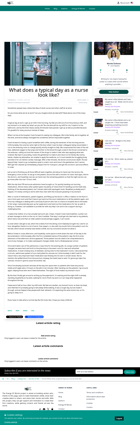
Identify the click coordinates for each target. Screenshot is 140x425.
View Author (114, 92)
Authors (64, 8)
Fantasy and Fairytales (112, 106)
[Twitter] (48, 409)
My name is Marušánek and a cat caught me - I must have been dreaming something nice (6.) (117, 122)
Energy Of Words (78, 8)
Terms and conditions (95, 392)
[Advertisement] (70, 26)
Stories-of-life (34, 379)
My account (124, 3)
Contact (92, 8)
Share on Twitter (15, 317)
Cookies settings (10, 422)
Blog (55, 8)
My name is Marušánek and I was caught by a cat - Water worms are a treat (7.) (119, 101)
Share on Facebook (35, 317)
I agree (119, 418)
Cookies (90, 403)
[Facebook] (40, 409)
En (8, 379)
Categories (22, 379)
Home (47, 8)
